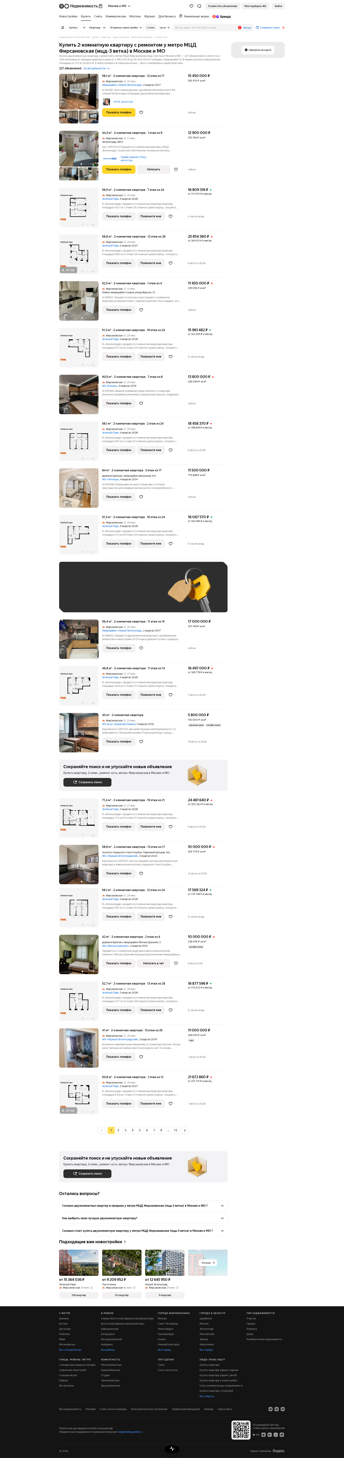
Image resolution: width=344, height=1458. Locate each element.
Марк (62, 1339)
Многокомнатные (111, 1364)
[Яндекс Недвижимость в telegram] (283, 1409)
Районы (63, 1380)
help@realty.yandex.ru (130, 1431)
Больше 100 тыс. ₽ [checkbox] (78, 602)
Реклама (91, 1409)
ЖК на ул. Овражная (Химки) (118, 724)
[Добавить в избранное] (141, 112)
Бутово (63, 1323)
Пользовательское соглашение (149, 1409)
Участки (251, 1318)
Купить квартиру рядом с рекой (218, 1375)
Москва (162, 1318)
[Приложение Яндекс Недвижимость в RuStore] (282, 1434)
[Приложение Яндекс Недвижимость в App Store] (263, 1434)
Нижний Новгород (168, 1344)
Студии (105, 1375)
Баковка (64, 1318)
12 (175, 1130)
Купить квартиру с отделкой (216, 1390)
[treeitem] (69, 16)
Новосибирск (165, 1328)
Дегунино (65, 1328)
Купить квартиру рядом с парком (219, 1370)
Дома (250, 1334)
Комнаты (252, 1328)
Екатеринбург (166, 1334)
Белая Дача (107, 1334)
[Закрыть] (283, 27)
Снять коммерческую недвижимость (221, 1385)
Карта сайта (225, 1409)
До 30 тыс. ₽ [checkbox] (74, 592)
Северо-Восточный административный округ (127, 1318)
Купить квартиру (209, 1364)
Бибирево (107, 1344)
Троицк (204, 1339)
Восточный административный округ (123, 1323)
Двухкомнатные (110, 1385)
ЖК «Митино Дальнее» (115, 945)
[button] (199, 6)
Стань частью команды (113, 1409)
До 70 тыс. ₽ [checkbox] (122, 592)
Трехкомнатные (110, 1380)
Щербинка (206, 1318)
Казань (162, 1339)
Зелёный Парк (110, 198)
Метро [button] (247, 27)
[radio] (118, 1130)
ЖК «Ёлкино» (110, 385)
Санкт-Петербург (168, 1323)
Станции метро (68, 1375)
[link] (278, 6)
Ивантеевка (207, 1344)
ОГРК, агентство (123, 101)
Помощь (209, 1409)
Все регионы (66, 1385)
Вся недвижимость (70, 1409)
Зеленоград (109, 141)
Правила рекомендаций (186, 1409)
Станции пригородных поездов (77, 1364)
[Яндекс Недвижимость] (81, 6)
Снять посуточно (168, 1370)
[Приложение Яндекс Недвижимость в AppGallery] (276, 1434)
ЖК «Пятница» (110, 479)
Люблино (64, 1334)
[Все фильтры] (62, 27)
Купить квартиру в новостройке (218, 1380)
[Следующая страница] (184, 1130)
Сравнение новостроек (72, 1370)
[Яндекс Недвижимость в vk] (270, 1409)
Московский (207, 1334)
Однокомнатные (110, 1370)
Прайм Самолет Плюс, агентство (134, 159)
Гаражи (251, 1323)
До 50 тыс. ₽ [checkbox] (98, 592)
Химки (106, 292)
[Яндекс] (278, 1451)
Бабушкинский (109, 1328)
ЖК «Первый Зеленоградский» (120, 855)
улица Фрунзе (143, 292)
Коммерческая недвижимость (264, 1339)
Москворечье (67, 1344)
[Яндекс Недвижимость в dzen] (276, 1409)
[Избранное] (191, 6)
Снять (161, 1364)
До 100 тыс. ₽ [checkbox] (146, 592)
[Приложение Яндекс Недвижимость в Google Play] (269, 1434)
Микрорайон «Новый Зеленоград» (122, 84)
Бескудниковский (111, 1339)
